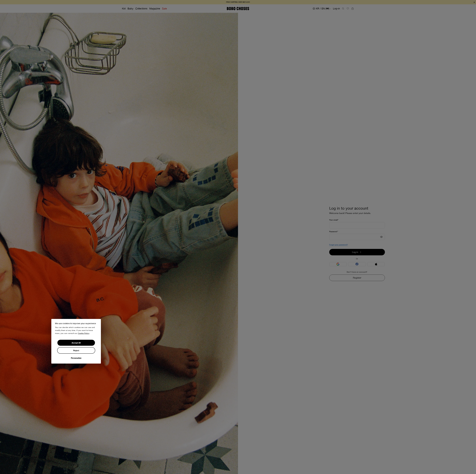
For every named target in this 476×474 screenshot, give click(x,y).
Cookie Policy (83, 333)
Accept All (76, 343)
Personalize (76, 358)
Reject (76, 350)
